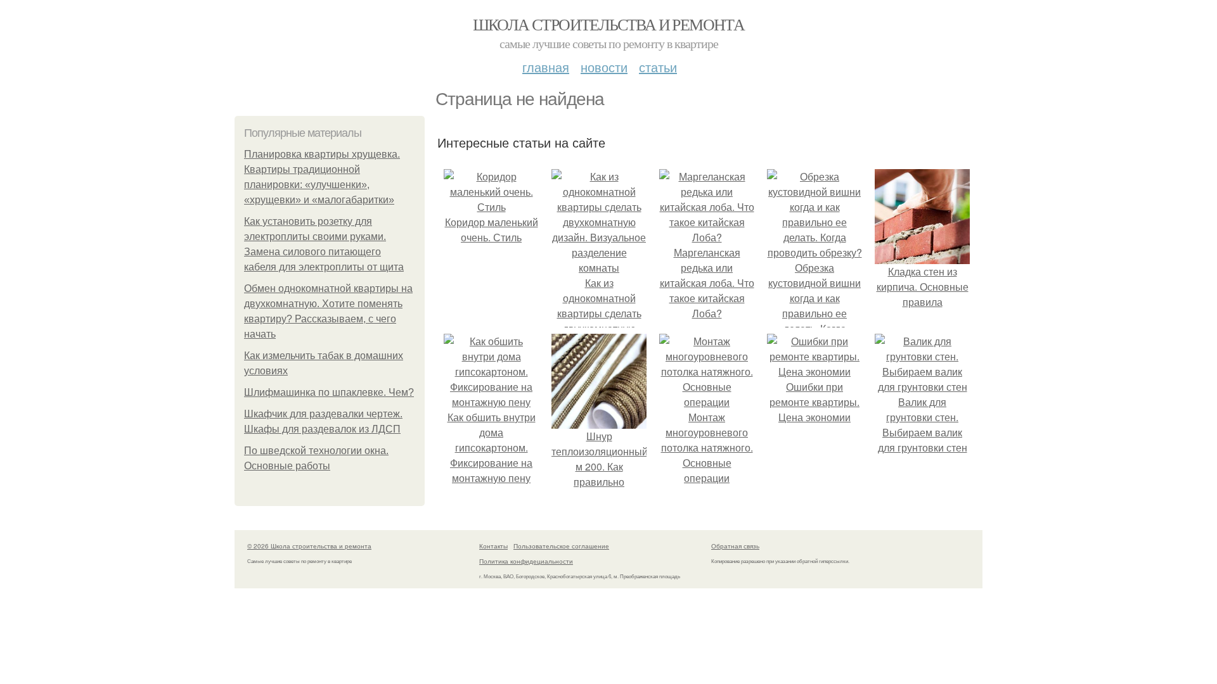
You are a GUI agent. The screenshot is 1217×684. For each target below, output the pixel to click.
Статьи (658, 67)
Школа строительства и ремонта (609, 24)
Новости (604, 67)
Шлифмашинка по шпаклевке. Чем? (329, 392)
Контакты (493, 546)
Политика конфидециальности (526, 561)
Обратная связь (735, 546)
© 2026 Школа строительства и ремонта (309, 546)
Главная (545, 67)
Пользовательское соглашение (561, 546)
